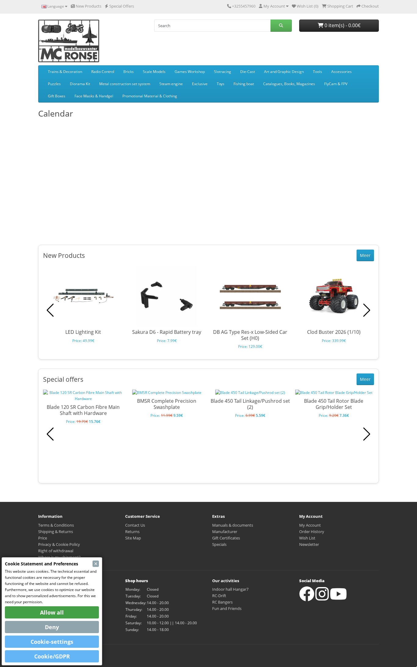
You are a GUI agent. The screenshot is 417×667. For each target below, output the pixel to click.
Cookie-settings (52, 641)
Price (42, 538)
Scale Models (154, 71)
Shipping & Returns (55, 531)
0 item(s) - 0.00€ (342, 25)
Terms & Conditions (56, 525)
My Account (310, 525)
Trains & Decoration (65, 71)
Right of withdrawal (55, 550)
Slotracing (222, 71)
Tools (317, 71)
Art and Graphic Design (284, 71)
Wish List (307, 538)
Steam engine (171, 83)
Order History (311, 531)
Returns (132, 531)
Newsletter (309, 544)
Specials (219, 544)
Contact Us (135, 525)
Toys (220, 83)
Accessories (341, 71)
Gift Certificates (226, 538)
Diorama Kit (80, 83)
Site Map (133, 538)
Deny (52, 627)
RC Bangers (222, 602)
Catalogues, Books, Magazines (289, 83)
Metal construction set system (124, 83)
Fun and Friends (226, 608)
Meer (365, 255)
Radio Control (102, 71)
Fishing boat (244, 83)
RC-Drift (219, 595)
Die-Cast (247, 71)
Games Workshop (190, 71)
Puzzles (54, 83)
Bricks (128, 71)
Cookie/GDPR (52, 656)
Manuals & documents (232, 525)
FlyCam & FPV (335, 83)
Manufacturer (224, 531)
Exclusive (200, 83)
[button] (367, 310)
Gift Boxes (56, 96)
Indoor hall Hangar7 (230, 589)
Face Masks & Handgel (93, 96)
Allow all (52, 612)
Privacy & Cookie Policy (59, 544)
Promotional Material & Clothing (149, 96)
